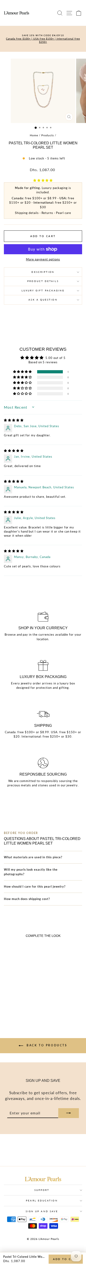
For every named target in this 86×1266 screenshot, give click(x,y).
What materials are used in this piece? (33, 857)
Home (34, 135)
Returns (47, 213)
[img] (14, 420)
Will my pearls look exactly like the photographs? (31, 872)
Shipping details (27, 213)
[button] (43, 180)
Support (42, 1190)
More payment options (43, 259)
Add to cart (65, 1259)
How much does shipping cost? (27, 899)
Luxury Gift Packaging (43, 290)
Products (47, 135)
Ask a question (42, 299)
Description (42, 272)
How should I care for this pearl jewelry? (35, 886)
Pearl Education (42, 1200)
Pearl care (63, 213)
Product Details (42, 281)
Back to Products (46, 1045)
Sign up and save (42, 1211)
